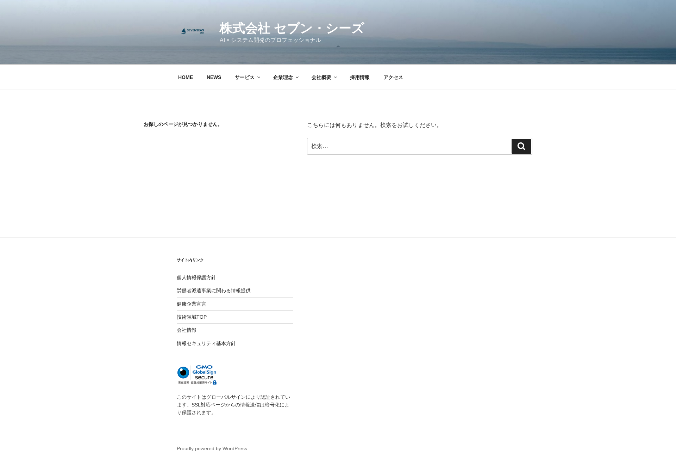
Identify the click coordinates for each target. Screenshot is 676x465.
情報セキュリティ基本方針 (206, 343)
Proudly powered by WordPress (212, 448)
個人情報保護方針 (196, 277)
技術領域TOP (192, 317)
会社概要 (321, 77)
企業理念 (283, 77)
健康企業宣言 (191, 304)
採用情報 (360, 77)
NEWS (214, 77)
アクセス (393, 77)
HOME (185, 77)
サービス (245, 77)
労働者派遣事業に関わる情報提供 (214, 290)
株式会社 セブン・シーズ (292, 28)
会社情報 (186, 330)
